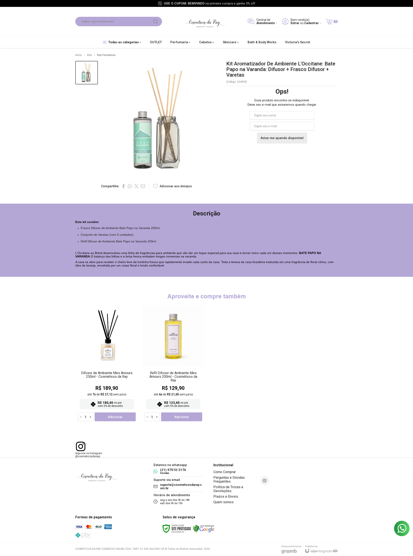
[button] (86, 72)
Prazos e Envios (225, 496)
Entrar (295, 23)
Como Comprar (224, 472)
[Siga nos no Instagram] (264, 480)
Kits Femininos (106, 55)
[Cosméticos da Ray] (204, 21)
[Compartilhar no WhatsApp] (130, 186)
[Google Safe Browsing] (203, 528)
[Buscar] (155, 21)
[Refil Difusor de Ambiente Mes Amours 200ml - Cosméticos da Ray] (173, 363)
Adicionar (115, 417)
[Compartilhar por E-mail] (143, 186)
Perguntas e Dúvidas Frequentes (229, 479)
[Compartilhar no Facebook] (123, 186)
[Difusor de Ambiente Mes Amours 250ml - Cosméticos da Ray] (107, 363)
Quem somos (223, 502)
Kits (89, 55)
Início (78, 55)
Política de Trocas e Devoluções (228, 489)
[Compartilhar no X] (136, 186)
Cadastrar (311, 23)
